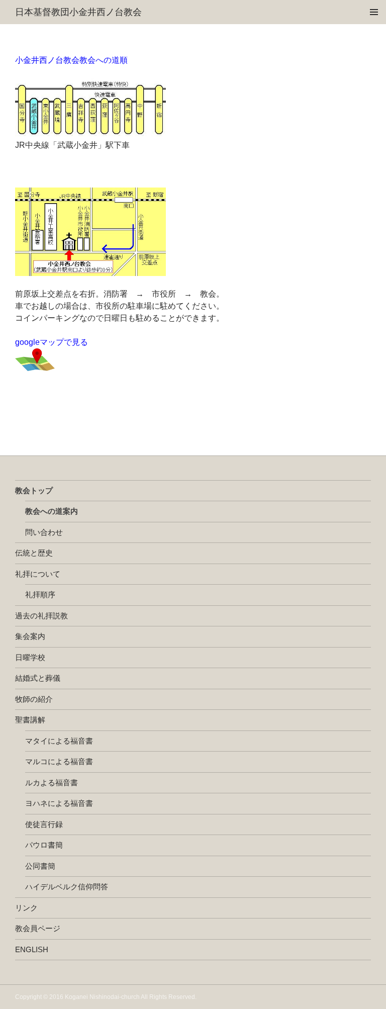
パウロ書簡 (44, 845)
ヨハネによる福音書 (59, 803)
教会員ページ (37, 928)
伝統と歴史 (34, 552)
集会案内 (30, 636)
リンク (26, 907)
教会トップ (34, 490)
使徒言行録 (44, 824)
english (31, 949)
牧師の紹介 (34, 699)
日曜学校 (30, 657)
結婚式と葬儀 (37, 678)
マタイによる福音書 (59, 741)
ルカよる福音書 (51, 782)
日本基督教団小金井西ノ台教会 (78, 12)
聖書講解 (30, 719)
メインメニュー (374, 12)
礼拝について (37, 574)
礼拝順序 (40, 594)
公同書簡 (40, 866)
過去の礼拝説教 (41, 615)
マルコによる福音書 (59, 761)
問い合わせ (44, 532)
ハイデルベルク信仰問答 (66, 886)
